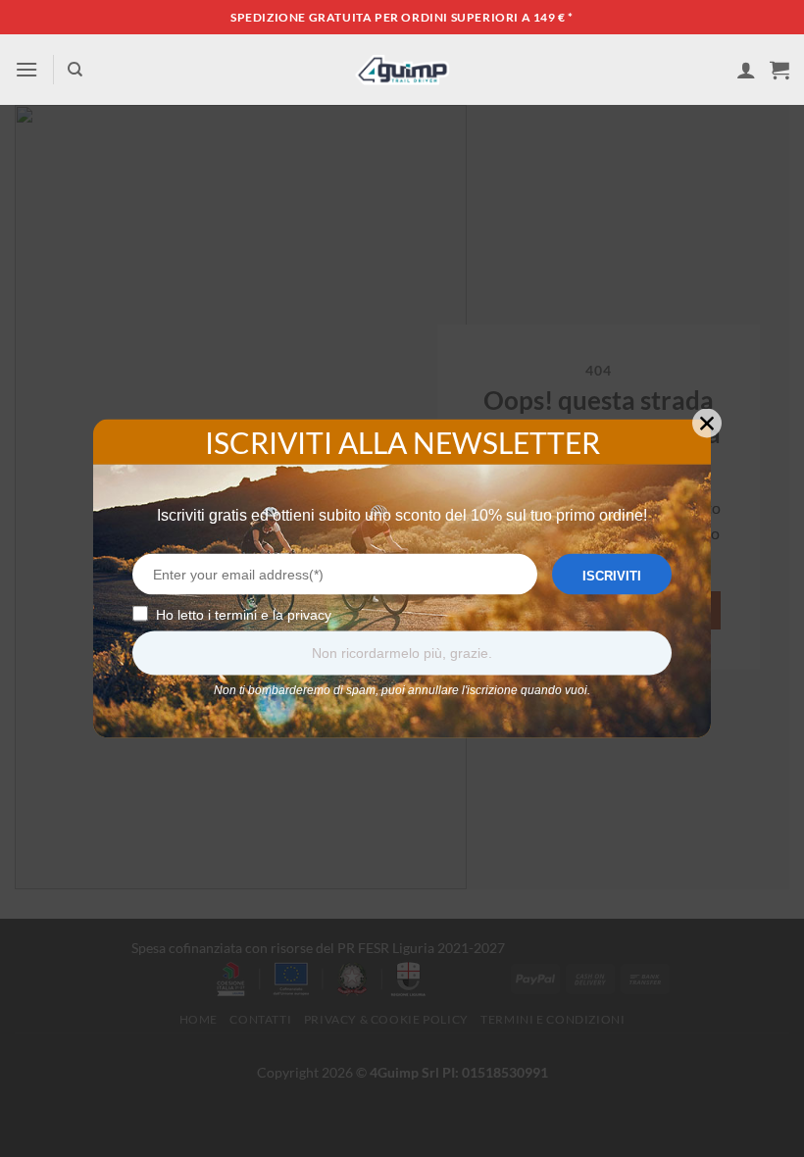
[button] (26, 69)
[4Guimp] (402, 69)
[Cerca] (75, 69)
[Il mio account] (746, 69)
